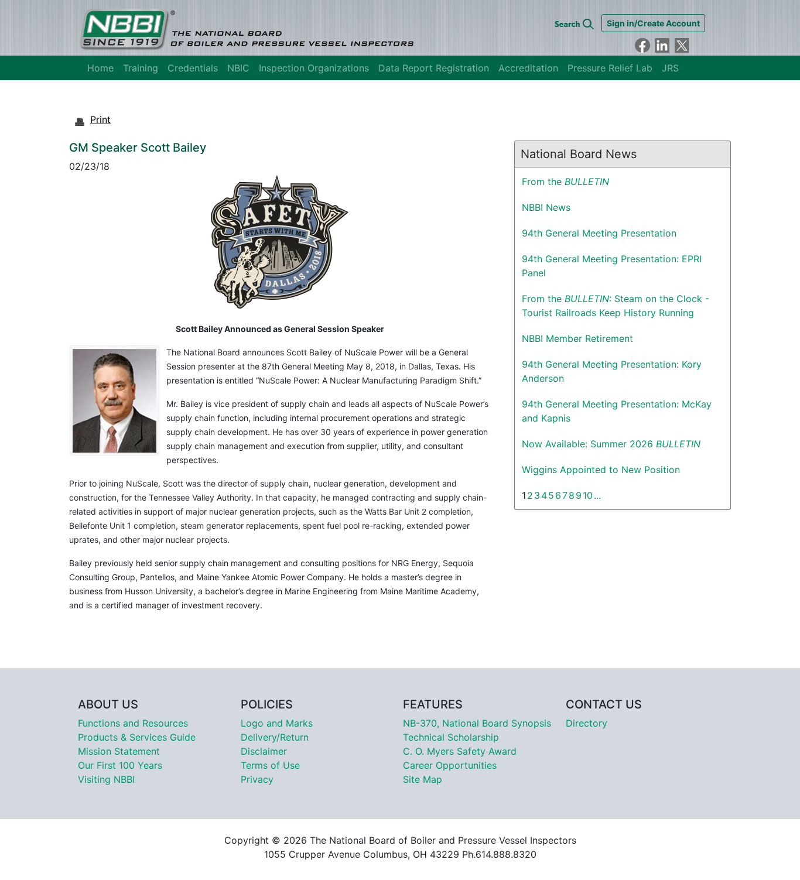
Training (140, 68)
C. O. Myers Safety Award (460, 751)
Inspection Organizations (314, 68)
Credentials (192, 68)
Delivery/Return (275, 737)
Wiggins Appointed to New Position (601, 469)
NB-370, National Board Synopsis (477, 723)
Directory (586, 723)
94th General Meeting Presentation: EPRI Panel (612, 266)
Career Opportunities (450, 765)
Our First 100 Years (120, 765)
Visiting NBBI (106, 779)
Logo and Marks (277, 723)
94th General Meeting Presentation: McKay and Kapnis (617, 411)
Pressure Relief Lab (609, 68)
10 (588, 495)
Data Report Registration (433, 68)
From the (565, 181)
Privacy (257, 779)
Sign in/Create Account (653, 23)
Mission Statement (119, 751)
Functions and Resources (133, 723)
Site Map (422, 779)
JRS (670, 68)
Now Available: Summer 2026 (611, 444)
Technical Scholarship (451, 737)
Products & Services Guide (137, 737)
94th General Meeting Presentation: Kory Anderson (612, 371)
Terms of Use (270, 765)
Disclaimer (264, 751)
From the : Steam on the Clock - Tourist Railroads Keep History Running (615, 306)
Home (100, 68)
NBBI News (546, 207)
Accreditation (528, 68)
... (597, 495)
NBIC (238, 68)
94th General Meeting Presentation (599, 233)
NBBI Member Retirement (577, 338)
